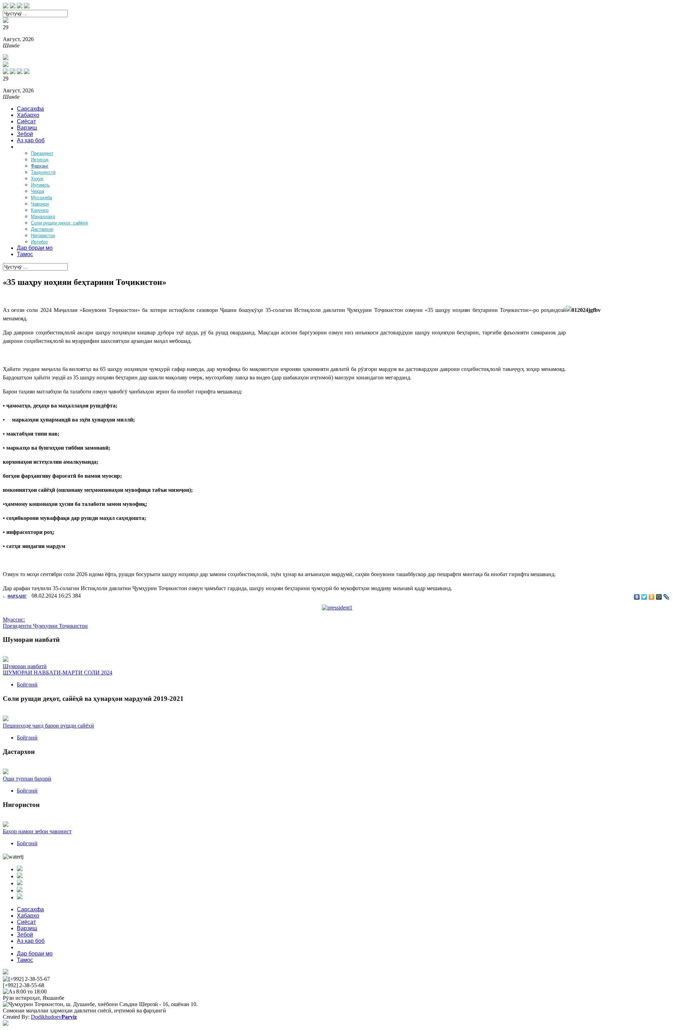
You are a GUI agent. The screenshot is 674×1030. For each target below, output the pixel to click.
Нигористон (43, 235)
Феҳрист (28, 147)
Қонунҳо (39, 210)
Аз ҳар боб (31, 140)
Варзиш (27, 128)
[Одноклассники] (651, 596)
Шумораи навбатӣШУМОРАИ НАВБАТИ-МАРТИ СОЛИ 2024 (57, 669)
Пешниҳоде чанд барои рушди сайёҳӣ (48, 726)
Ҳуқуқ (37, 178)
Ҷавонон (40, 204)
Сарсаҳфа (30, 109)
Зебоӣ (25, 134)
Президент (42, 153)
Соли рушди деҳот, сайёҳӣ (59, 223)
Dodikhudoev (54, 1017)
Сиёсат (26, 121)
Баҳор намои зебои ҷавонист (37, 831)
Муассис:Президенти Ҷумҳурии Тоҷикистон (45, 623)
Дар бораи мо (35, 248)
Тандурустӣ (43, 172)
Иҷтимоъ (40, 185)
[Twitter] (644, 596)
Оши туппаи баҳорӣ (27, 779)
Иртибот (39, 242)
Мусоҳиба (41, 197)
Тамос (25, 254)
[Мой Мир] (659, 596)
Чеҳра (37, 191)
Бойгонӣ (27, 684)
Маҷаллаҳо (43, 216)
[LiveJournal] (666, 596)
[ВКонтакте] (637, 596)
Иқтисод (39, 159)
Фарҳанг (39, 166)
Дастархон (42, 229)
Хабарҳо (28, 115)
